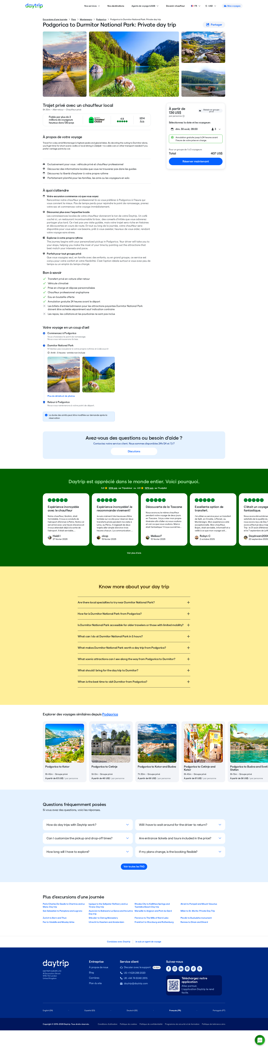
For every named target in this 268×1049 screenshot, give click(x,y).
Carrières (94, 978)
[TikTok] (193, 969)
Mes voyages (233, 6)
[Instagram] (174, 969)
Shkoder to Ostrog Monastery (103, 918)
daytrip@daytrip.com (136, 983)
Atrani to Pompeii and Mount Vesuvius (199, 904)
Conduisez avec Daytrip (118, 941)
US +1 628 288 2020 (135, 973)
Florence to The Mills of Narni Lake (151, 918)
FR (195, 6)
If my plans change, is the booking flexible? (168, 851)
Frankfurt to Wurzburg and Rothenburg (154, 922)
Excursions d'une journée (55, 19)
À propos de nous (98, 967)
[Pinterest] (187, 969)
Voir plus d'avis (134, 553)
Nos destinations (115, 6)
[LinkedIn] (181, 969)
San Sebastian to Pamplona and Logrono (62, 911)
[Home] (34, 5)
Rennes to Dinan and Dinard (194, 922)
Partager (216, 24)
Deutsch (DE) (132, 1010)
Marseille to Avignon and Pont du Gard (153, 911)
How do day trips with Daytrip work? (71, 824)
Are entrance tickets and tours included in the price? (175, 838)
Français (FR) (175, 1010)
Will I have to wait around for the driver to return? (173, 824)
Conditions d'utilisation (107, 1024)
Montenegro (86, 19)
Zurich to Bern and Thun (55, 918)
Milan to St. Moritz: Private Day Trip (198, 911)
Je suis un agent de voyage (148, 941)
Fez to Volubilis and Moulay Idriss (58, 922)
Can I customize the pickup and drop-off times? (79, 838)
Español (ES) (90, 1010)
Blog (91, 972)
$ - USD (209, 6)
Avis (142, 121)
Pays (73, 19)
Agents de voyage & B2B (143, 6)
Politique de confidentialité (151, 1024)
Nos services (90, 6)
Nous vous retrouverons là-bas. (63, 339)
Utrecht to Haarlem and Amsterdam (106, 922)
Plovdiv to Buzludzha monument (196, 918)
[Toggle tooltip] (183, 116)
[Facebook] (168, 969)
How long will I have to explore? (68, 851)
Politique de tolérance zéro (213, 1024)
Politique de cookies (128, 1024)
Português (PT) (219, 1010)
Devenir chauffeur (175, 6)
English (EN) (48, 1010)
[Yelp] (199, 969)
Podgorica (101, 19)
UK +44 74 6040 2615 (135, 978)
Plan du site (95, 983)
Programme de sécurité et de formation (182, 1024)
